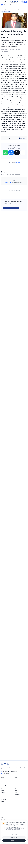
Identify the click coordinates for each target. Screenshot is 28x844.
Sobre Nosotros (3, 807)
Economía (2, 783)
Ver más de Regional (13, 156)
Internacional (3, 785)
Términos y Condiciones (5, 815)
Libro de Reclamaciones (5, 819)
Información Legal (4, 809)
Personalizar (14, 837)
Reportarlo (17, 162)
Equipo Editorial (4, 813)
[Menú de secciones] (2, 2)
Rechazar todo (14, 834)
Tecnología (16, 781)
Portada (16, 790)
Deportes (2, 781)
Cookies (2, 817)
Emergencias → (22, 138)
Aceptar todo (14, 840)
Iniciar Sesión (3, 799)
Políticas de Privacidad (5, 811)
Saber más (18, 825)
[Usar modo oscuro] (22, 2)
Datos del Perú (17, 794)
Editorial (2, 790)
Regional (5, 4)
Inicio (2, 9)
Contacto (2, 801)
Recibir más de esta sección (10, 208)
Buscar (16, 792)
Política (2, 779)
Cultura (16, 779)
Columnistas (3, 792)
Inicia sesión (8, 182)
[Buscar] (5, 2)
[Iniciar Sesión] (25, 2)
